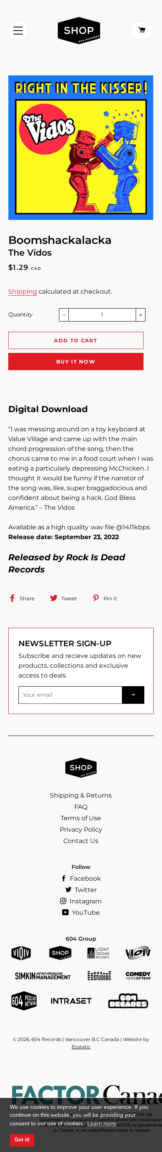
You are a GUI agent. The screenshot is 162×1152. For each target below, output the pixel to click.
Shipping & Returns (81, 795)
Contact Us (80, 841)
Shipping (22, 291)
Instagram (85, 901)
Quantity (20, 314)
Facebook (84, 878)
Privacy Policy (81, 829)
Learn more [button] (101, 1123)
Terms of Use (81, 818)
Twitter (85, 890)
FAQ (80, 806)
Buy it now (75, 361)
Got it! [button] (22, 1140)
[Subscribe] (133, 695)
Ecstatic (81, 1047)
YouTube (85, 912)
